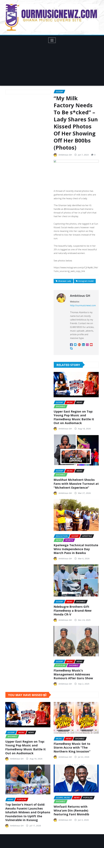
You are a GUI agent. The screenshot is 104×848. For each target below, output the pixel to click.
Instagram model (86, 281)
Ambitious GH (65, 154)
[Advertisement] (53, 63)
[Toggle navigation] (52, 40)
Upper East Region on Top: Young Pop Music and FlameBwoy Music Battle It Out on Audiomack (74, 417)
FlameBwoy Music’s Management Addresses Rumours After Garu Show (73, 674)
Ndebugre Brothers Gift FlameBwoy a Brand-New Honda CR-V (73, 610)
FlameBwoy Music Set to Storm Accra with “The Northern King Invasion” (72, 747)
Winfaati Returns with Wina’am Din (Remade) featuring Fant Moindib (71, 810)
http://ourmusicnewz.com (83, 305)
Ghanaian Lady (64, 281)
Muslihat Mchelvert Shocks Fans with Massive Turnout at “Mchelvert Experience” (76, 483)
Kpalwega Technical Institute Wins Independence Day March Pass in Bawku (76, 549)
